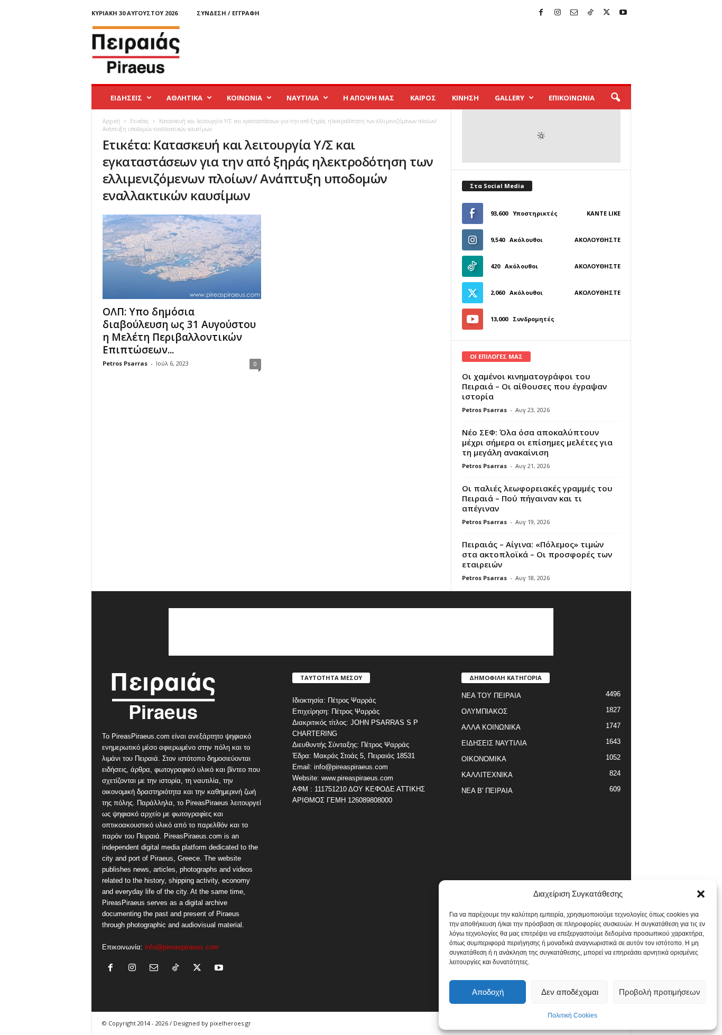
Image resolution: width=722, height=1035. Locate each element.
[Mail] (574, 13)
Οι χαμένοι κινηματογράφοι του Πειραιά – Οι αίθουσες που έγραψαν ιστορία (534, 386)
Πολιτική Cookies (572, 1015)
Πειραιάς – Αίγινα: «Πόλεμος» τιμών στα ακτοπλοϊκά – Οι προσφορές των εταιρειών (537, 554)
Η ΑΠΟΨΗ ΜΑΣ (368, 97)
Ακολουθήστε (598, 240)
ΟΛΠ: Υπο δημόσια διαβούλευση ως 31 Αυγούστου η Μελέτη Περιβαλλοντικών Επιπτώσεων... (179, 331)
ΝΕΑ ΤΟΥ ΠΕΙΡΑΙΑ (491, 696)
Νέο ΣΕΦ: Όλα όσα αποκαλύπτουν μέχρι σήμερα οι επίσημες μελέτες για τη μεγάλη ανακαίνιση (537, 442)
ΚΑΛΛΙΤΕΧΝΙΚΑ (487, 775)
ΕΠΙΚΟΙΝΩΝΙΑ (572, 97)
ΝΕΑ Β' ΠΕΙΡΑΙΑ (487, 791)
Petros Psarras (125, 363)
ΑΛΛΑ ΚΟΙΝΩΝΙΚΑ (491, 727)
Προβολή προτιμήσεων (659, 991)
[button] (701, 894)
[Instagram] (557, 13)
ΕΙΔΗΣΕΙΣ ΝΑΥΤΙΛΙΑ (494, 743)
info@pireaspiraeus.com (182, 947)
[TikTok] (590, 13)
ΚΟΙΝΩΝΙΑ (244, 97)
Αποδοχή (488, 991)
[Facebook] (541, 13)
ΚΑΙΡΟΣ (423, 97)
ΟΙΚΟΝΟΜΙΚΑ (483, 759)
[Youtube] (623, 13)
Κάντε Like (604, 213)
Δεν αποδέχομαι (569, 991)
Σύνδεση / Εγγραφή (228, 13)
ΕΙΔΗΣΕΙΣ (126, 97)
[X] (606, 13)
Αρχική (111, 121)
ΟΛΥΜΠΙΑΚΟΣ (484, 711)
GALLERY (509, 97)
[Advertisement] (438, 49)
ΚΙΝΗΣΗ (465, 97)
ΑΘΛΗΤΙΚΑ (184, 97)
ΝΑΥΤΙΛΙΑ (302, 97)
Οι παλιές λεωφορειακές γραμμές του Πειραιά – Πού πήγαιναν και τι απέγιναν (537, 498)
